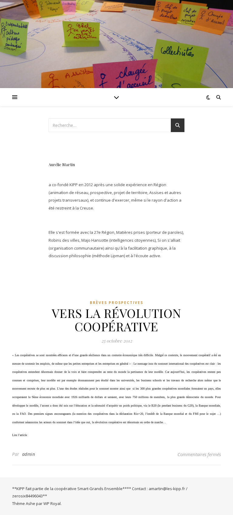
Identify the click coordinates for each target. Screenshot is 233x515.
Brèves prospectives (116, 302)
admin (28, 454)
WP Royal (52, 503)
